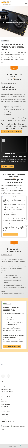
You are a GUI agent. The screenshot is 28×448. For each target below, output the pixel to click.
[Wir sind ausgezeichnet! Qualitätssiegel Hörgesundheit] (18, 433)
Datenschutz (4, 417)
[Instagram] (3, 376)
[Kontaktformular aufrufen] (26, 221)
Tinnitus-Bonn (5, 399)
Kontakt (3, 384)
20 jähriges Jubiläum (7, 391)
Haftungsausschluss (7, 419)
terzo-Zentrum (5, 404)
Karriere (3, 387)
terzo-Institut (5, 406)
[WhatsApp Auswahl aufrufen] (26, 226)
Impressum (4, 414)
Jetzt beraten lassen (10, 234)
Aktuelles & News (6, 389)
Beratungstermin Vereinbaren (12, 131)
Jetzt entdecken (8, 166)
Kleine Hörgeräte (6, 402)
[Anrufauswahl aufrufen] (26, 224)
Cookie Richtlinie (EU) (7, 421)
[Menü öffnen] (26, 3)
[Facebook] (8, 376)
